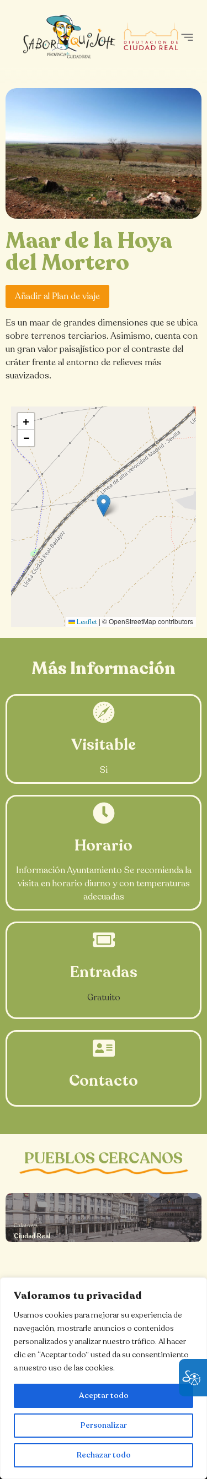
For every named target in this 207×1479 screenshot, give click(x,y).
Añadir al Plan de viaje (57, 296)
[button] (187, 37)
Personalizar (104, 1425)
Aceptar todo (104, 1395)
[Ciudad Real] (103, 1217)
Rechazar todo (104, 1455)
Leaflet (86, 621)
